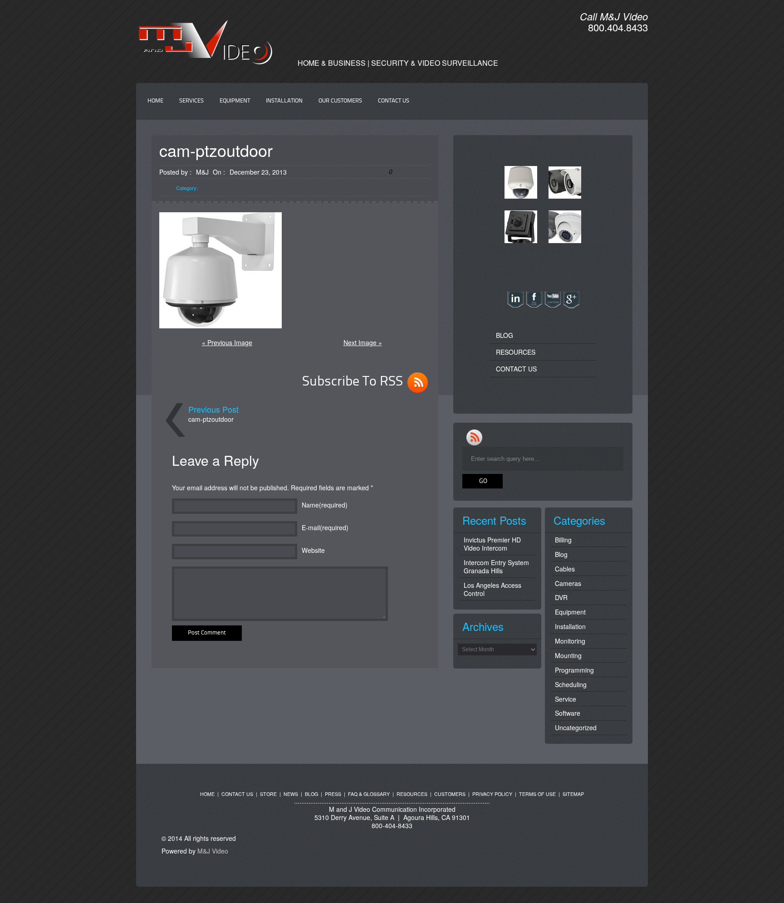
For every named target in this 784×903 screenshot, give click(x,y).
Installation (570, 626)
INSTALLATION (284, 101)
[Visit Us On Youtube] (552, 305)
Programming (574, 669)
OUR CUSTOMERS (340, 101)
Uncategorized (576, 727)
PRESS (333, 794)
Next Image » (362, 342)
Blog (561, 554)
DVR (561, 597)
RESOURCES (515, 351)
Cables (565, 568)
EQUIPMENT (235, 101)
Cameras (568, 583)
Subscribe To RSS (352, 382)
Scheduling (571, 684)
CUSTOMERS (450, 794)
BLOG (504, 335)
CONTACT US (393, 101)
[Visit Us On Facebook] (533, 305)
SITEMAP (573, 794)
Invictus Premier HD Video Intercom (492, 543)
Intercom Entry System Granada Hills (496, 566)
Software (567, 713)
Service (565, 698)
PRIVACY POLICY (492, 794)
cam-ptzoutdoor (211, 419)
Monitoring (570, 640)
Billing (563, 539)
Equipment (570, 611)
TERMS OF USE (537, 794)
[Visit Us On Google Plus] (571, 305)
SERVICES (191, 101)
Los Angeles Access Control (492, 589)
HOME (155, 101)
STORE (268, 794)
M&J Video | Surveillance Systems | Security (344, 42)
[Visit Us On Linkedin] (515, 305)
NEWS (291, 794)
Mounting (568, 655)
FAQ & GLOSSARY (369, 794)
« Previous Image (227, 342)
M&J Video (212, 850)
